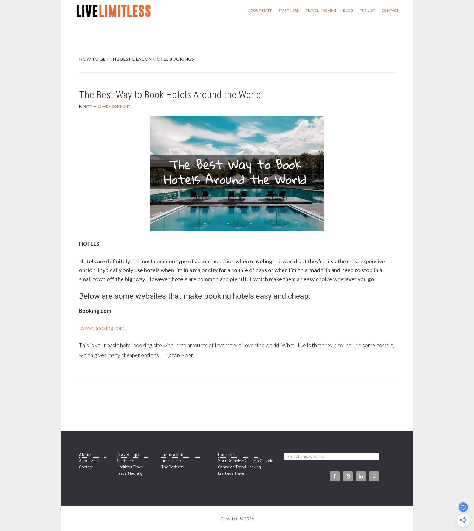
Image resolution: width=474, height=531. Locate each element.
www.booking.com (102, 327)
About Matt (88, 461)
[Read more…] (186, 357)
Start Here (125, 461)
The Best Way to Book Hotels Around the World (170, 95)
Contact (86, 467)
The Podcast (172, 467)
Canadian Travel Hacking (239, 467)
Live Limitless (113, 10)
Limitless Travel (130, 467)
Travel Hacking (129, 473)
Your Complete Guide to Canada (245, 461)
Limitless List (172, 461)
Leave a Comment (114, 106)
